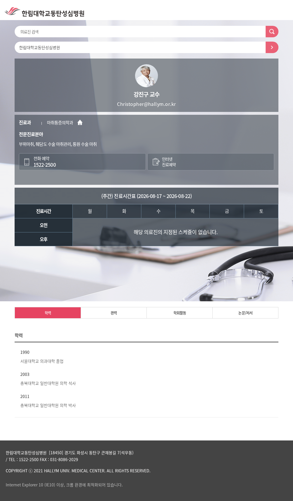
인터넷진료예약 (169, 161)
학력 (48, 312)
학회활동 (179, 312)
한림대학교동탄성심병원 (39, 47)
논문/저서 (245, 312)
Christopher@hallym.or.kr (146, 104)
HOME (80, 122)
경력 (113, 312)
